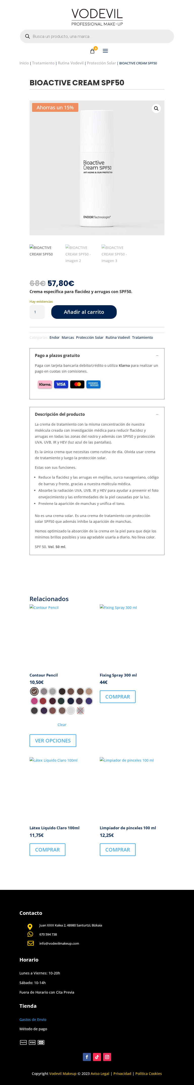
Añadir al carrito (84, 311)
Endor (55, 337)
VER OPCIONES (53, 740)
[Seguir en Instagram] (107, 1057)
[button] (156, 108)
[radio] (34, 691)
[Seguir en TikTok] (97, 1057)
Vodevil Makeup (63, 1073)
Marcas (68, 337)
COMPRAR (117, 696)
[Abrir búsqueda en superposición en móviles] (97, 36)
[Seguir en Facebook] (87, 1057)
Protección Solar (101, 62)
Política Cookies (148, 1073)
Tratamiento (43, 62)
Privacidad (122, 1073)
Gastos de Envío (32, 1019)
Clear (62, 724)
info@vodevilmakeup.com (59, 943)
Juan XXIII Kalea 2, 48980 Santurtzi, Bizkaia (70, 925)
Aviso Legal (100, 1073)
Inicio (24, 62)
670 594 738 (48, 934)
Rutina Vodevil (71, 62)
